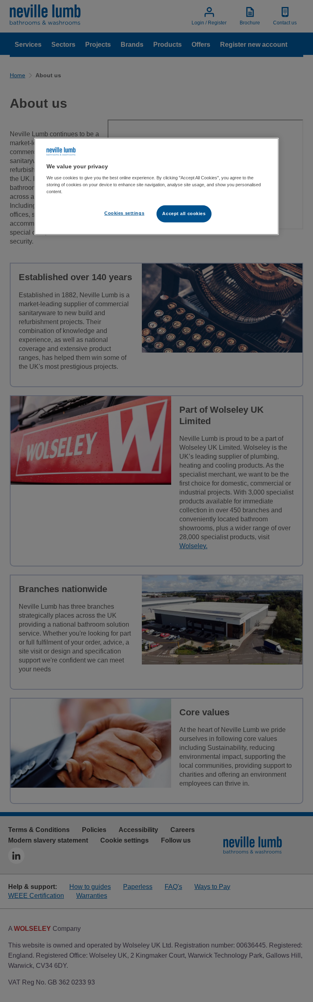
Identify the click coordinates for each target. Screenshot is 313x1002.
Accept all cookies (183, 213)
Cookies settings (124, 213)
